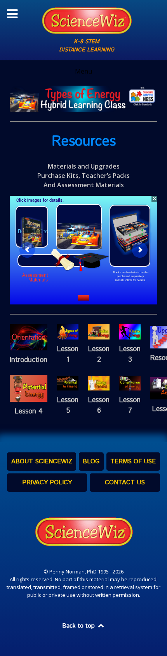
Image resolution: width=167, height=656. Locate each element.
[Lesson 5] (67, 382)
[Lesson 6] (99, 382)
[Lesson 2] (99, 331)
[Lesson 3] (130, 331)
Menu (83, 71)
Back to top (79, 625)
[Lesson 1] (67, 331)
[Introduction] (28, 336)
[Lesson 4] (28, 387)
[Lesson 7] (130, 382)
